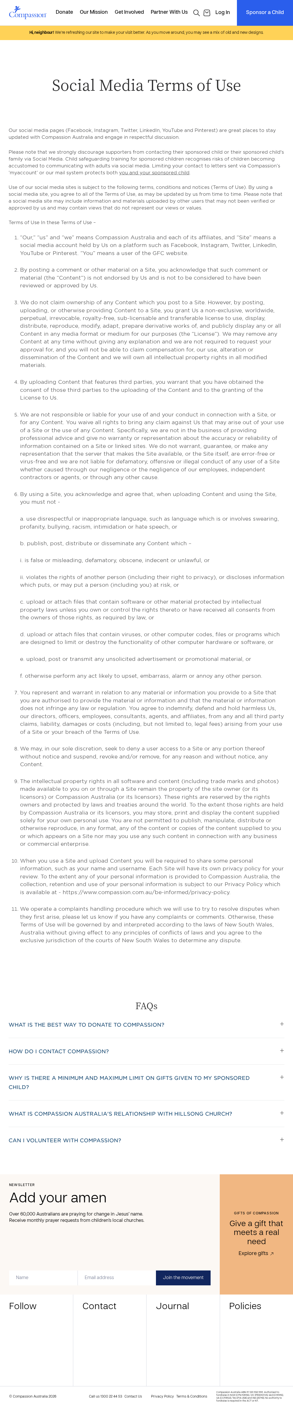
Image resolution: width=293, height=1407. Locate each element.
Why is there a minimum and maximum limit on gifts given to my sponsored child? (129, 1082)
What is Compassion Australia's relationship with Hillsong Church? (120, 1113)
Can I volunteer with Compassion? (65, 1140)
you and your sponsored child (154, 172)
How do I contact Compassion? (59, 1051)
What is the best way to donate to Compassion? (86, 1024)
